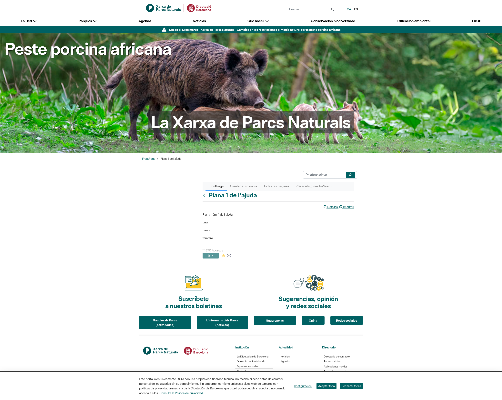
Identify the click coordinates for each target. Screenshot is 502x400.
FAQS (476, 21)
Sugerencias (275, 320)
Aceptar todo (326, 386)
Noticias (199, 21)
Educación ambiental (413, 21)
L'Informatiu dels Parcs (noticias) (222, 322)
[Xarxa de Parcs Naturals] (179, 8)
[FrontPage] (205, 195)
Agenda (144, 21)
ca (349, 9)
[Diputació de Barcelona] (176, 350)
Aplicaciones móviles (335, 366)
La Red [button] (27, 21)
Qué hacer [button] (256, 21)
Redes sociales (346, 320)
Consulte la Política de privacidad (181, 393)
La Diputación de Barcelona (252, 356)
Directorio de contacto (337, 356)
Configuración (303, 386)
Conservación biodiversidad (333, 21)
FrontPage (148, 159)
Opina (313, 320)
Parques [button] (86, 21)
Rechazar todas (351, 386)
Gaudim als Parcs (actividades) (165, 322)
